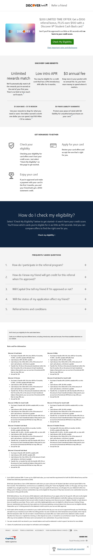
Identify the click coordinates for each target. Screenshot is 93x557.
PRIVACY (8, 530)
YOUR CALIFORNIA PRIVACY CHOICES (57, 530)
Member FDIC (83, 536)
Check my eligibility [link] (46, 235)
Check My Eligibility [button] (62, 41)
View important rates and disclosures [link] (62, 48)
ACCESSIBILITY (39, 530)
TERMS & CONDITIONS (26, 530)
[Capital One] (37, 5)
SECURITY (15, 530)
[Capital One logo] (30, 538)
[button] (87, 546)
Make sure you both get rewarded (70, 549)
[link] (82, 26)
